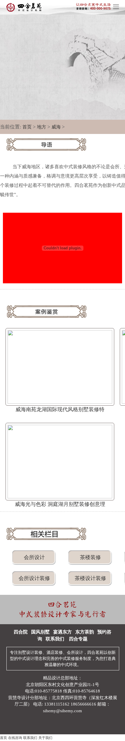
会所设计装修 (34, 578)
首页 (27, 126)
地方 (41, 126)
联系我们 (55, 638)
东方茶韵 (84, 631)
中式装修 (67, 658)
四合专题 (78, 638)
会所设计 (34, 557)
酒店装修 (55, 652)
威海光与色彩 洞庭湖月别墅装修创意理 (60, 504)
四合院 (21, 631)
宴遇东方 (62, 631)
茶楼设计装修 (90, 578)
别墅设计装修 (30, 652)
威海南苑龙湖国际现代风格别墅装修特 (59, 409)
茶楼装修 (90, 557)
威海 (56, 126)
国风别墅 (40, 631)
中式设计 (26, 658)
